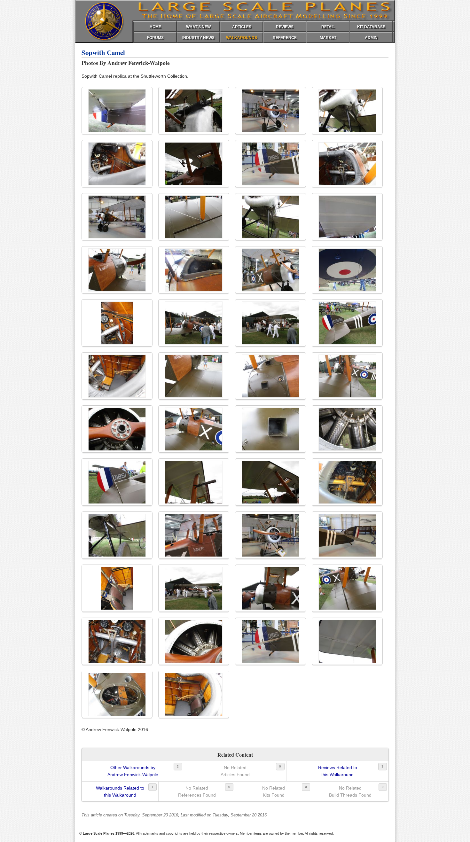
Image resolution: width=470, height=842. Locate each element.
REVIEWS (285, 27)
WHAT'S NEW (198, 27)
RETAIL (328, 27)
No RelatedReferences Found (197, 791)
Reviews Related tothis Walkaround (337, 771)
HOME (155, 27)
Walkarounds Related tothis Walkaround (120, 791)
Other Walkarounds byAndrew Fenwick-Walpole (132, 771)
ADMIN (371, 37)
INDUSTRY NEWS (198, 37)
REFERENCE (285, 37)
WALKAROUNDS (241, 37)
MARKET (328, 37)
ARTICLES (241, 27)
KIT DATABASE (371, 27)
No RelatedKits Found (273, 791)
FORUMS (155, 37)
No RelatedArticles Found (235, 771)
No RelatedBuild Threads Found (350, 791)
